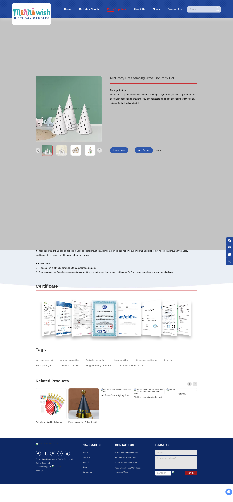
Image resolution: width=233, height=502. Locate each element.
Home (67, 9)
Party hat (182, 394)
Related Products (52, 381)
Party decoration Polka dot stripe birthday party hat (83, 422)
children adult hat (120, 360)
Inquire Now (119, 150)
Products (86, 457)
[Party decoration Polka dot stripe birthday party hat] (83, 403)
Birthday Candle (89, 9)
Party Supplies (116, 9)
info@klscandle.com (129, 452)
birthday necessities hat (146, 360)
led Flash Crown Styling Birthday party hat (116, 395)
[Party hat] (181, 389)
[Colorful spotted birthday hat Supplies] (51, 403)
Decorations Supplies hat (131, 365)
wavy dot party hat (44, 360)
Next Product (144, 150)
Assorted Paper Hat (70, 365)
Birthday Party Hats (45, 365)
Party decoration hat (95, 360)
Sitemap (39, 470)
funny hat (168, 360)
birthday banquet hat (69, 360)
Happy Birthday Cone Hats (99, 365)
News (156, 9)
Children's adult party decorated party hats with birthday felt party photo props (149, 397)
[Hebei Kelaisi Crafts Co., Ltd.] (31, 9)
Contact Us (174, 9)
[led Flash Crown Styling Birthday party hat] (116, 390)
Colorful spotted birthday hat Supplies (51, 422)
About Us (139, 9)
